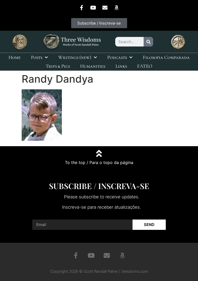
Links (121, 66)
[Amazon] (116, 8)
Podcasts (117, 57)
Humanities (92, 66)
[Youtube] (93, 8)
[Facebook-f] (82, 8)
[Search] (148, 41)
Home (15, 57)
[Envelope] (105, 8)
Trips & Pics (58, 66)
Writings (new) (74, 57)
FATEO (144, 66)
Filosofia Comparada (166, 57)
